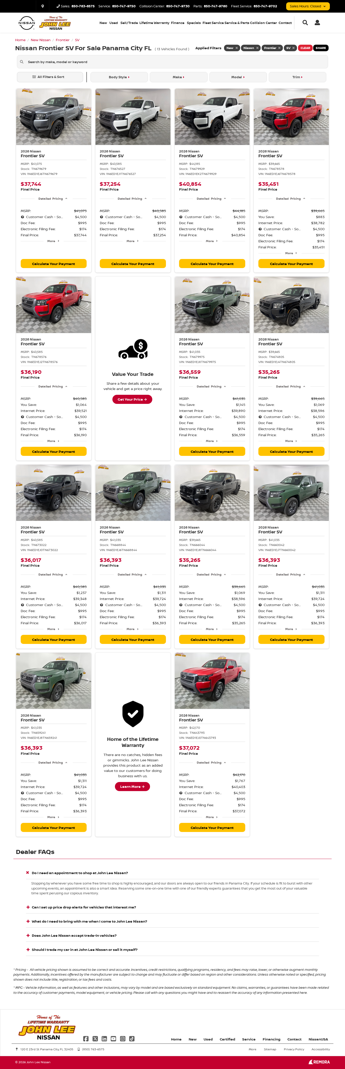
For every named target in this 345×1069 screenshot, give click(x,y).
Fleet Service (213, 22)
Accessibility (321, 1049)
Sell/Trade (129, 22)
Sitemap (270, 1049)
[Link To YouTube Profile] (113, 1038)
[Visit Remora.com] (319, 1062)
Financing (271, 1039)
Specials (194, 22)
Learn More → (132, 786)
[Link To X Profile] (95, 1038)
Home (176, 1039)
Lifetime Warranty (154, 22)
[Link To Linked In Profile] (104, 1038)
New (103, 22)
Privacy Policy (294, 1049)
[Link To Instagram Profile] (123, 1038)
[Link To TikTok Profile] (132, 1038)
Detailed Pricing (50, 198)
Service (249, 1039)
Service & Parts (237, 22)
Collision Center (263, 22)
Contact (285, 22)
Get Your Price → (132, 399)
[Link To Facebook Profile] (86, 1038)
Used (113, 22)
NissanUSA (318, 1039)
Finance (177, 22)
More (51, 241)
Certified (227, 1039)
